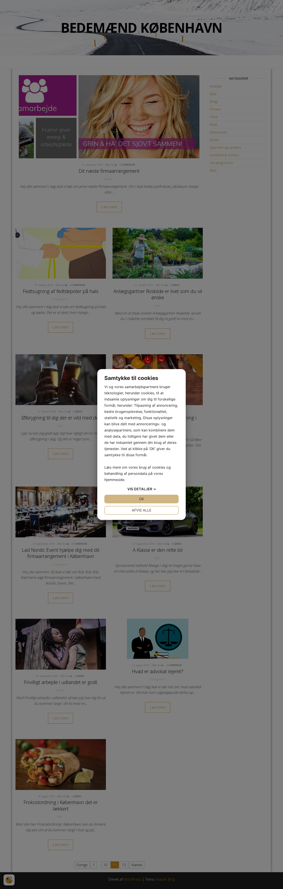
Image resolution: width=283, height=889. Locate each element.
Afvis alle (141, 510)
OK (141, 499)
